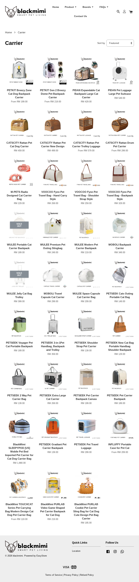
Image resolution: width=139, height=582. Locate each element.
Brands (87, 7)
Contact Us (80, 16)
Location (76, 551)
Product (70, 7)
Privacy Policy (71, 575)
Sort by (101, 43)
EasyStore (41, 555)
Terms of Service (53, 575)
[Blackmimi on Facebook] (108, 553)
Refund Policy (87, 575)
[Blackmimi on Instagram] (115, 553)
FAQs (103, 7)
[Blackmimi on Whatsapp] (122, 553)
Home (55, 7)
